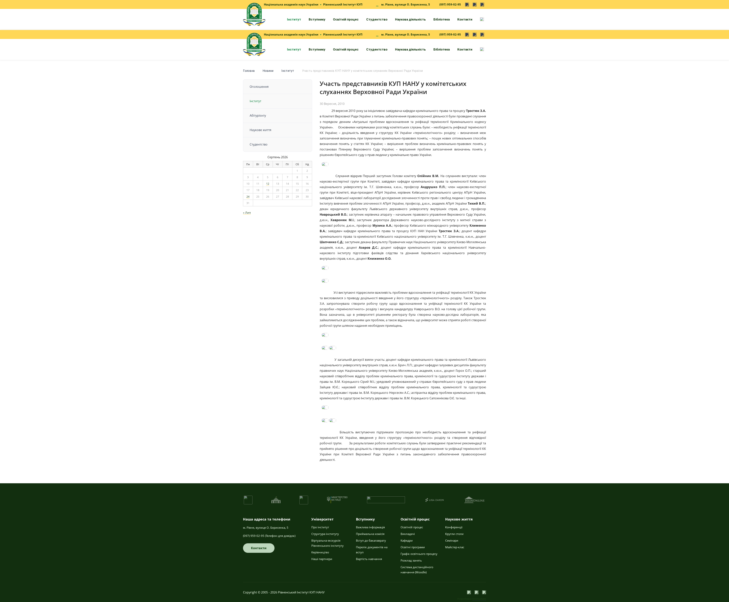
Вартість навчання (369, 559)
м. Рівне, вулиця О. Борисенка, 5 (405, 4)
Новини (268, 71)
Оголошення (259, 87)
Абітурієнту (258, 115)
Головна (249, 71)
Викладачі (408, 534)
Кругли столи (454, 534)
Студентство (376, 19)
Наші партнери (321, 559)
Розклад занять (411, 560)
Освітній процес (346, 19)
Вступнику (317, 19)
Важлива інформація (370, 527)
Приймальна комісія (370, 534)
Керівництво (320, 552)
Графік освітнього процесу (419, 554)
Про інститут (320, 527)
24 (247, 196)
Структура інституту (325, 534)
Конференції (453, 527)
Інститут (294, 19)
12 (267, 183)
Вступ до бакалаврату (371, 540)
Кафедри (407, 540)
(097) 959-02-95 (450, 4)
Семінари (451, 540)
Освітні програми (413, 547)
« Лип (247, 212)
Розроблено (471, 598)
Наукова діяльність (410, 19)
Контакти (464, 19)
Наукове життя (260, 130)
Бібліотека (441, 19)
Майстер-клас (454, 547)
